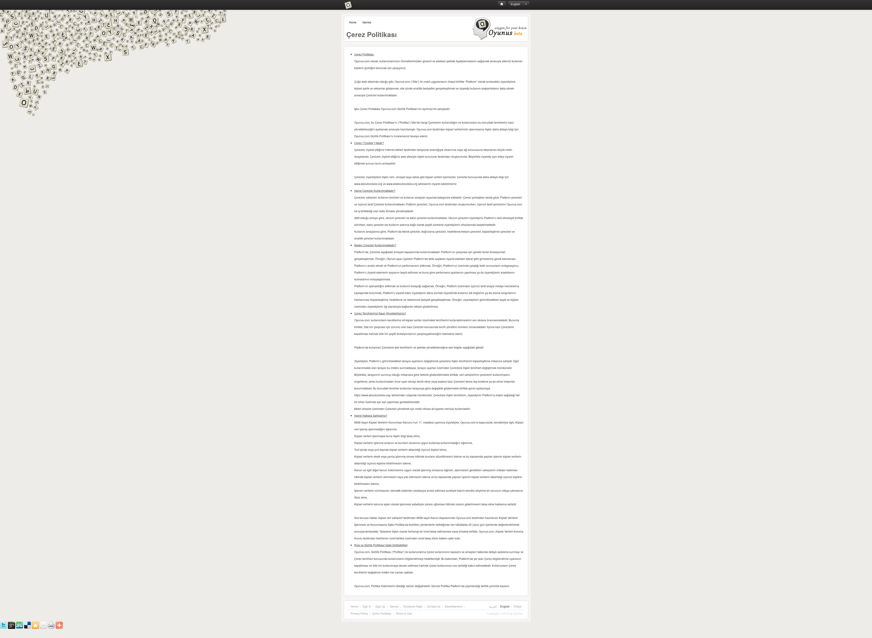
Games (366, 22)
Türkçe (517, 606)
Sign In (366, 606)
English (515, 4)
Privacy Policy (359, 613)
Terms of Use (404, 613)
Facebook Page (412, 606)
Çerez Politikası (381, 613)
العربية (493, 606)
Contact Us (433, 606)
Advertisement (453, 606)
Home (353, 22)
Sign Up (380, 606)
